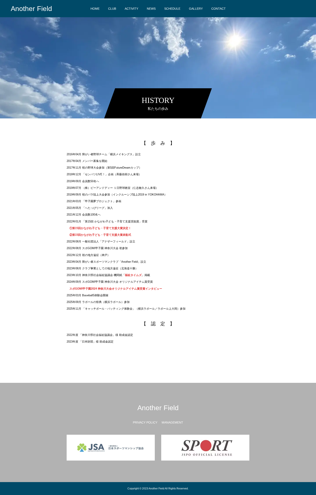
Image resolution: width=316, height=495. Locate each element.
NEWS (151, 8)
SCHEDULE (172, 8)
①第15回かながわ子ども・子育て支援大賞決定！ (100, 228)
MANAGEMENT (172, 422)
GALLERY (196, 8)
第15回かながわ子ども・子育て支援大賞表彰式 (101, 234)
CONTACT (218, 8)
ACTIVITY (131, 8)
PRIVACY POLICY (145, 422)
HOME (95, 8)
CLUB (112, 8)
